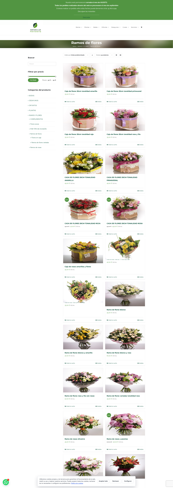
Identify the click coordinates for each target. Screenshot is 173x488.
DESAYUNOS (33, 100)
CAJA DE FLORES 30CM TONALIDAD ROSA (125, 223)
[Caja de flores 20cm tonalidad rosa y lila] (125, 118)
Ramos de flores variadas (40, 142)
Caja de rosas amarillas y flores (78, 267)
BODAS (31, 96)
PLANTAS (32, 110)
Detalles (99, 101)
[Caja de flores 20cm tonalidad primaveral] (125, 75)
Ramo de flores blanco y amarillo (78, 353)
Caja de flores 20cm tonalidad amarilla (81, 91)
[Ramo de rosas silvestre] (83, 423)
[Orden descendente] (92, 55)
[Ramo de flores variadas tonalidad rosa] (125, 380)
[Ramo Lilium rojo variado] (125, 466)
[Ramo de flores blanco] (125, 294)
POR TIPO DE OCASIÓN (38, 129)
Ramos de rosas (35, 147)
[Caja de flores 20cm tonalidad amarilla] (83, 75)
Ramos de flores (36, 134)
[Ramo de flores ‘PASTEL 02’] (125, 247)
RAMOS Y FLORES (35, 115)
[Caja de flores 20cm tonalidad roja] (83, 118)
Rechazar (115, 481)
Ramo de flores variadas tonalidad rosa (123, 396)
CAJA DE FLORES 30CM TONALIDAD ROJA (82, 223)
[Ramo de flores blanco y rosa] (125, 337)
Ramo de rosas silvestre (75, 439)
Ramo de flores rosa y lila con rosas (80, 396)
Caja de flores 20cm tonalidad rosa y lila (123, 134)
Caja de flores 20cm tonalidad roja (79, 134)
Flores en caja (36, 138)
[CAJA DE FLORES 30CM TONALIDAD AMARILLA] (83, 161)
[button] (6, 482)
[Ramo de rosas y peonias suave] (83, 466)
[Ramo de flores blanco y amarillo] (83, 337)
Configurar (128, 481)
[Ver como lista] (120, 55)
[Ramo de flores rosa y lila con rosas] (83, 380)
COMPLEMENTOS (36, 119)
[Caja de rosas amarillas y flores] (83, 251)
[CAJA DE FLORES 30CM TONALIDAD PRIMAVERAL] (125, 161)
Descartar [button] (86, 17)
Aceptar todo (103, 481)
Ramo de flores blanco (116, 310)
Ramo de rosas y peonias (117, 439)
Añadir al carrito (70, 101)
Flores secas (34, 124)
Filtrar (33, 80)
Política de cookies (77, 483)
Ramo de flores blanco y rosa (119, 353)
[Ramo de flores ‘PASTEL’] (83, 290)
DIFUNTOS (33, 105)
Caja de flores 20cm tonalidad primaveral (124, 91)
